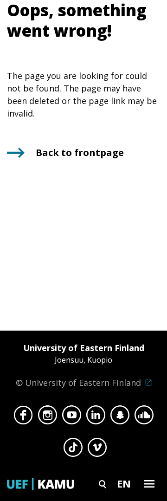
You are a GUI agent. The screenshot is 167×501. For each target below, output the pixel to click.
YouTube (71, 417)
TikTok (73, 450)
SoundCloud (144, 417)
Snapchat (119, 417)
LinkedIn (95, 417)
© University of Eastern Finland (80, 365)
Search (102, 483)
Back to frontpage (80, 152)
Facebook (23, 417)
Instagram (47, 417)
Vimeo (97, 450)
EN (124, 483)
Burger (149, 483)
